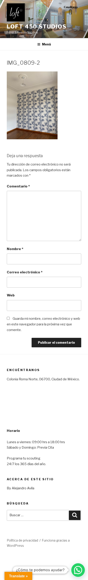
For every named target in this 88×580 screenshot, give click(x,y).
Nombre (15, 249)
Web (11, 295)
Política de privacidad (22, 540)
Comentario (18, 186)
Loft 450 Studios (37, 26)
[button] (78, 570)
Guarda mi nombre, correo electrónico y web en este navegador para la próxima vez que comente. (43, 324)
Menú (46, 44)
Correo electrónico (24, 272)
